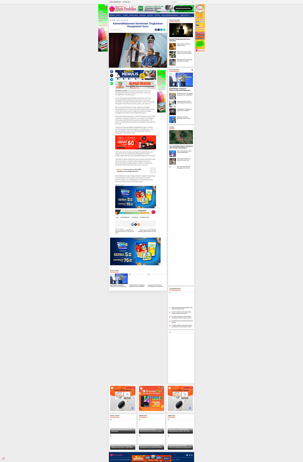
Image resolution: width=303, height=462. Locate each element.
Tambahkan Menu (126, 2)
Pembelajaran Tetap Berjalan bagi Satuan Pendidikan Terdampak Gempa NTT (184, 109)
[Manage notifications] (3, 458)
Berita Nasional (113, 30)
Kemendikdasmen (125, 217)
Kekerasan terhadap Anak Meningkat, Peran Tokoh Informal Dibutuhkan (183, 167)
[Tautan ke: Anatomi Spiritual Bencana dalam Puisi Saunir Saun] (172, 161)
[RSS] (138, 224)
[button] (192, 2)
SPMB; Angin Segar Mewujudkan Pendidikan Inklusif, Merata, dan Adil (147, 230)
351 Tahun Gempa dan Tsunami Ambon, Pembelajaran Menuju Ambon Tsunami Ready (182, 317)
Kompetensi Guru (144, 217)
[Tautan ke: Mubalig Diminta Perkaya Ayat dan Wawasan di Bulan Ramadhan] (172, 62)
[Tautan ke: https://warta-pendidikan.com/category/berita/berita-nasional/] (192, 70)
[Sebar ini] (156, 30)
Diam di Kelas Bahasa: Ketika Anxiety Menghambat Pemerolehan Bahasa (184, 151)
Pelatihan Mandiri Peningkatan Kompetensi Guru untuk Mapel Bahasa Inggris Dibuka (137, 285)
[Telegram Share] (161, 30)
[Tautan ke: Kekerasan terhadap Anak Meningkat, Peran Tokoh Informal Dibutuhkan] (172, 225)
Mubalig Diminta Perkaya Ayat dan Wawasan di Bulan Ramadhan (184, 60)
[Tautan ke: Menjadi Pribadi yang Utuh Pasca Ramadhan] (181, 30)
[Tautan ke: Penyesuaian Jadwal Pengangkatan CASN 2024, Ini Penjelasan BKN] (181, 298)
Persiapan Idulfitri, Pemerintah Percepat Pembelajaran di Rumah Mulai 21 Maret (182, 326)
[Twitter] (135, 224)
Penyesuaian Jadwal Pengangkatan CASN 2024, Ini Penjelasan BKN (182, 308)
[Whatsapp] (164, 30)
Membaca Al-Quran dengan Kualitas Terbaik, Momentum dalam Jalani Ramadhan (184, 52)
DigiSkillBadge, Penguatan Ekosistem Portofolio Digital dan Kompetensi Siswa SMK (118, 285)
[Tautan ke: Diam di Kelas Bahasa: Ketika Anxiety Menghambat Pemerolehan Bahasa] (172, 153)
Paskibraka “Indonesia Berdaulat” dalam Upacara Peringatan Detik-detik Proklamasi (184, 117)
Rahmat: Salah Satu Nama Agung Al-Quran (183, 44)
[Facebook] (132, 224)
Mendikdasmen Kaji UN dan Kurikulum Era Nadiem (182, 321)
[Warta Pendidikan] (123, 8)
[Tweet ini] (158, 30)
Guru (117, 217)
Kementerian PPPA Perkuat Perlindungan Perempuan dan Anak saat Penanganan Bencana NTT (156, 285)
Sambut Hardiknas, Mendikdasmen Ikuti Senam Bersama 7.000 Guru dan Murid (124, 231)
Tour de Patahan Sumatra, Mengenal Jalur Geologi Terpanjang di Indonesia (181, 147)
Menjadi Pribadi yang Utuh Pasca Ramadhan (179, 40)
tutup (106, 5)
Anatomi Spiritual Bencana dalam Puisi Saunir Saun (183, 159)
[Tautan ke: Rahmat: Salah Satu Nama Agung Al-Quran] (172, 46)
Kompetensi (135, 217)
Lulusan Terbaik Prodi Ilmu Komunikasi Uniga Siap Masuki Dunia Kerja (181, 312)
